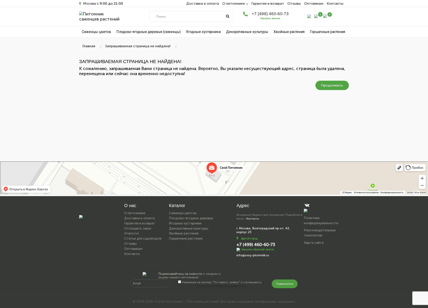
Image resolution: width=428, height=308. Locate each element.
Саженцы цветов (96, 32)
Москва (89, 3)
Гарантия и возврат (267, 3)
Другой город (249, 238)
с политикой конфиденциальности (230, 284)
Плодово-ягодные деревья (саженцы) (148, 32)
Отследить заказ (137, 228)
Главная (88, 46)
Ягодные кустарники (203, 32)
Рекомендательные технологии (320, 232)
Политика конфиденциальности (321, 220)
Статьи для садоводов (142, 238)
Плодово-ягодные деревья (191, 218)
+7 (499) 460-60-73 (270, 13)
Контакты (335, 3)
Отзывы (294, 3)
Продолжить (332, 85)
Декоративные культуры (247, 32)
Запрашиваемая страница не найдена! (138, 46)
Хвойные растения (289, 32)
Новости (131, 233)
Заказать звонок (270, 18)
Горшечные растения (327, 32)
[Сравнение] (316, 15)
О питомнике (134, 213)
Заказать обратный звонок (257, 249)
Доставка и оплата (202, 3)
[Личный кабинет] (309, 15)
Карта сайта (313, 243)
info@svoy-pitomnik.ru (253, 255)
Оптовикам (313, 3)
